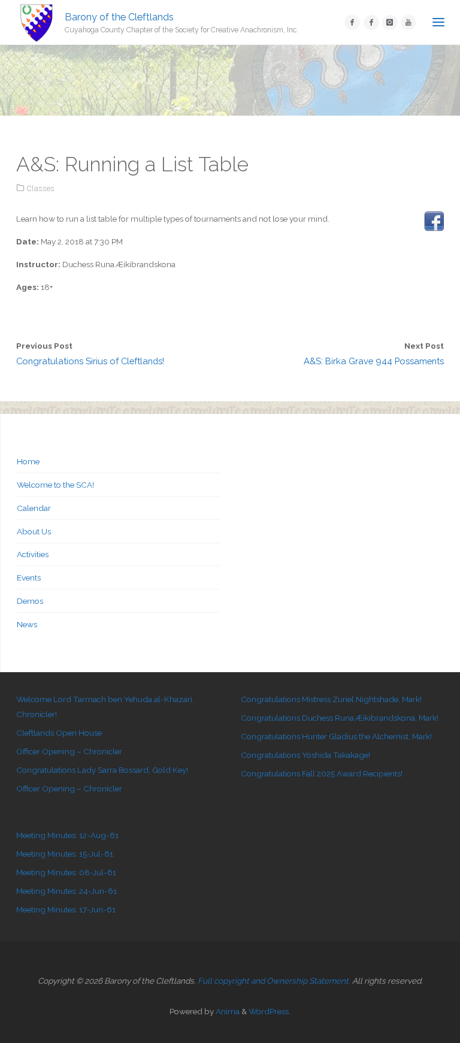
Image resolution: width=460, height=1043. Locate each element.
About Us (34, 531)
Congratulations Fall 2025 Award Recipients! (321, 773)
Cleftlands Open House (59, 732)
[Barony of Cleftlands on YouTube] (408, 23)
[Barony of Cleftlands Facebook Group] (371, 23)
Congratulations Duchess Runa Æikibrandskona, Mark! (339, 717)
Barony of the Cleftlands (119, 16)
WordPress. (269, 1011)
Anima (227, 1011)
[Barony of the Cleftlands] (36, 22)
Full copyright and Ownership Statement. (274, 980)
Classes (40, 188)
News (27, 624)
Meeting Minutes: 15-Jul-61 (64, 853)
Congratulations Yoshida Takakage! (305, 755)
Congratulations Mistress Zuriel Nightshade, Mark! (331, 699)
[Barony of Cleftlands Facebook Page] (352, 23)
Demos (30, 601)
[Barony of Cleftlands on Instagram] (390, 23)
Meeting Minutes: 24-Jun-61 (66, 891)
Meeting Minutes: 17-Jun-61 (66, 909)
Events (29, 577)
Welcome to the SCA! (55, 484)
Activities (33, 554)
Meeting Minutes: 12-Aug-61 (67, 835)
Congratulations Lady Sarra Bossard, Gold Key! (102, 770)
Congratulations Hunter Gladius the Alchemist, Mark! (336, 736)
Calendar (34, 508)
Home (28, 461)
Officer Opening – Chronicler (69, 751)
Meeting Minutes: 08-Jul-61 (66, 872)
